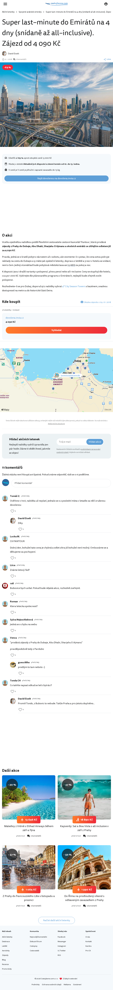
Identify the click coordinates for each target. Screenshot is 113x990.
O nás (87, 937)
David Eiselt (13, 53)
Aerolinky (6, 950)
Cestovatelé (34, 950)
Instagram (62, 946)
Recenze (5, 964)
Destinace (6, 941)
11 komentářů (21, 59)
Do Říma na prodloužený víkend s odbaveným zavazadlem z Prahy (84, 898)
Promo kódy (7, 969)
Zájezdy (5, 955)
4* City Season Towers (73, 286)
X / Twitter (62, 950)
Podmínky (36, 984)
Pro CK (88, 950)
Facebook (61, 937)
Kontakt (88, 941)
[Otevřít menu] (6, 4)
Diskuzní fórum (36, 941)
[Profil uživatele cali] (5, 586)
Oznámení (77, 984)
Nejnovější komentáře (38, 937)
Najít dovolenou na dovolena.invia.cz (56, 178)
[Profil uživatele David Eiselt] (13, 521)
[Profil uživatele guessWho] (13, 665)
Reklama (67, 984)
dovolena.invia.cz (15, 318)
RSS (59, 955)
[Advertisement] (56, 209)
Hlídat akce (95, 442)
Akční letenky (8, 11)
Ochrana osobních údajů (51, 984)
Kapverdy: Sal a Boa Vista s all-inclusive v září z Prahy (84, 828)
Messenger (62, 941)
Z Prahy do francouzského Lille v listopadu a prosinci (29, 898)
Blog (4, 960)
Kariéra (88, 946)
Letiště (4, 946)
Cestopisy (33, 946)
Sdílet (109, 59)
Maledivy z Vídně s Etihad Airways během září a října (28, 828)
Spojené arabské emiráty (30, 11)
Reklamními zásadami (56, 424)
